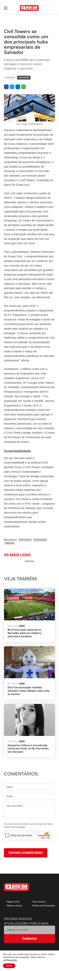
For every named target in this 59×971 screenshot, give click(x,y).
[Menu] (5, 8)
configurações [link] (10, 960)
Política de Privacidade (43, 905)
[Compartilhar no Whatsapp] (23, 86)
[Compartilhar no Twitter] (12, 86)
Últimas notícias (14, 905)
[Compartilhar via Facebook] (6, 86)
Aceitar (9, 965)
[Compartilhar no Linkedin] (17, 86)
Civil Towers (24, 539)
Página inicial (12, 901)
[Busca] (53, 8)
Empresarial (39, 539)
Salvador (23, 77)
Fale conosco (38, 901)
